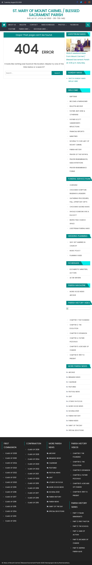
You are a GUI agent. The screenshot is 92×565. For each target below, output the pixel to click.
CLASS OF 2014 (10, 511)
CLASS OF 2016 (10, 502)
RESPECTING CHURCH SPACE (78, 222)
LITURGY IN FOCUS (75, 401)
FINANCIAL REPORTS (77, 131)
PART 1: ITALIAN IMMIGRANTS (78, 515)
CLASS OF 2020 (11, 482)
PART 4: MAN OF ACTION (79, 533)
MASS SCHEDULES (48, 25)
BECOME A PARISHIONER (78, 101)
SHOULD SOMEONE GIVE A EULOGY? (79, 213)
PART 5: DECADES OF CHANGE (80, 541)
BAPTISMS (73, 96)
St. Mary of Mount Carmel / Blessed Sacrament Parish (46, 12)
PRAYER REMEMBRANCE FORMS (78, 169)
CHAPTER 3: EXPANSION (78, 333)
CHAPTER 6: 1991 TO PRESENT (77, 357)
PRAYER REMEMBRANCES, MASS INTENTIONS (79, 161)
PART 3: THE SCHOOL (81, 526)
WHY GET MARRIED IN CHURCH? (77, 244)
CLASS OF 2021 (10, 477)
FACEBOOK (74, 25)
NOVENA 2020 (74, 411)
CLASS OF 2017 (10, 497)
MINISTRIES (74, 136)
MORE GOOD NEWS (76, 406)
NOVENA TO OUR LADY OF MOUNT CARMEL (79, 143)
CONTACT (34, 25)
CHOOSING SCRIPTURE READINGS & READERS (78, 192)
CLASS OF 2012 (10, 521)
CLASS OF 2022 (11, 473)
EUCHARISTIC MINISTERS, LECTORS (79, 271)
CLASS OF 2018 (10, 492)
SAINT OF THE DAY (75, 425)
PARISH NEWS (73, 421)
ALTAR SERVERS (75, 278)
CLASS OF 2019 (10, 487)
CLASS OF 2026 (11, 453)
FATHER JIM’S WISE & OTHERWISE (77, 113)
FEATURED (72, 387)
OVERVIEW (73, 185)
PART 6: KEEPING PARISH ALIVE (79, 550)
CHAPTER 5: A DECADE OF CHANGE (79, 348)
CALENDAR (72, 382)
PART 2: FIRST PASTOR (81, 521)
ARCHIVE (72, 372)
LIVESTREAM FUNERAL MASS (80, 228)
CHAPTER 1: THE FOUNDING (79, 320)
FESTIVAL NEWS (74, 392)
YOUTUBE (11, 29)
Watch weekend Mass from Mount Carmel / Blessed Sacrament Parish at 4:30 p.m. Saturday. (77, 58)
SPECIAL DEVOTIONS (76, 430)
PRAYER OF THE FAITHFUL (79, 154)
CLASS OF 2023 (11, 468)
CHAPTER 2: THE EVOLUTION (75, 327)
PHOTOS (61, 25)
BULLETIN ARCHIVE (76, 106)
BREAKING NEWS (74, 377)
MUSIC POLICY (75, 251)
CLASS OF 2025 (11, 458)
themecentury (64, 563)
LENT (70, 396)
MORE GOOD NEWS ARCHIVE (77, 293)
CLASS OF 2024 (11, 463)
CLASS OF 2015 (10, 506)
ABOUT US (12, 25)
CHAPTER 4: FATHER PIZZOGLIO (77, 340)
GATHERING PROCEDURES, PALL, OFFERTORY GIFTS (79, 200)
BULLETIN (23, 25)
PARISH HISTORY (76, 149)
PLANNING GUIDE (76, 255)
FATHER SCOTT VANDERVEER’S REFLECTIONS (75, 123)
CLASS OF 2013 (10, 516)
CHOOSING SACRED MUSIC (80, 207)
